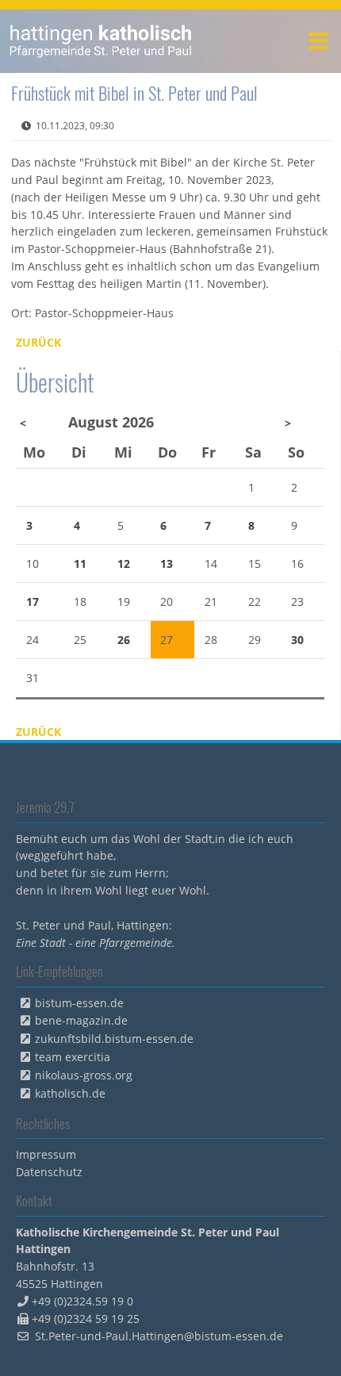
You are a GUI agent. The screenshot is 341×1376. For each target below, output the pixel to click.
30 (297, 639)
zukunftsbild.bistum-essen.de (114, 1038)
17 (32, 601)
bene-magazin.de (81, 1020)
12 (123, 563)
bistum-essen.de (79, 1002)
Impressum (46, 1154)
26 (123, 639)
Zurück (38, 342)
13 (166, 563)
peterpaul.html (101, 41)
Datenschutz (49, 1171)
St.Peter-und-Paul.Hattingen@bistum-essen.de (159, 1335)
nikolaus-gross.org (83, 1075)
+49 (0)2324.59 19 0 (82, 1301)
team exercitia (72, 1056)
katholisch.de (70, 1093)
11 (80, 563)
